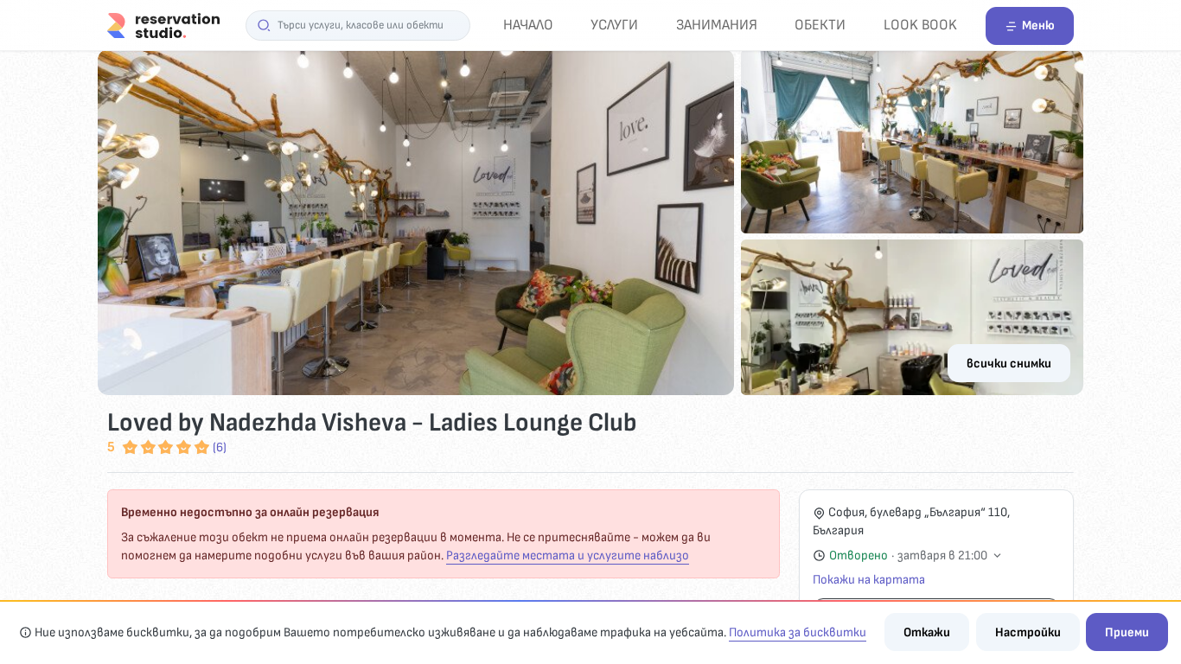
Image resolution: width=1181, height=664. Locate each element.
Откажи (926, 632)
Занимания (716, 25)
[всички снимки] (590, 222)
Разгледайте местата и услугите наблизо (567, 555)
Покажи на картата (869, 579)
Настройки (1028, 632)
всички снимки (1009, 363)
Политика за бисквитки (797, 632)
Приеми (1127, 632)
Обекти (820, 25)
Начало (528, 25)
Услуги (614, 25)
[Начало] (163, 25)
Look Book (920, 25)
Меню (1038, 25)
